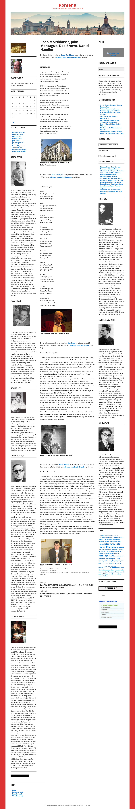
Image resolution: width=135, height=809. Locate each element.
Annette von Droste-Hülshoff (110, 538)
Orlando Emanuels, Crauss (109, 109)
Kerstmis (116, 556)
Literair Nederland (19, 151)
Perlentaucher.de (18, 142)
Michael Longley (103, 560)
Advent (101, 536)
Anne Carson (115, 535)
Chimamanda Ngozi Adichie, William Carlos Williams (110, 121)
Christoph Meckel (104, 541)
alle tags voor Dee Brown (79, 345)
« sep (12, 122)
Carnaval (106, 539)
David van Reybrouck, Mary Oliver (112, 133)
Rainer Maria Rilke (111, 564)
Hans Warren (17, 138)
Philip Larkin (107, 562)
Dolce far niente (111, 543)
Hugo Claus (118, 549)
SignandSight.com (18, 146)
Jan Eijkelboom (116, 551)
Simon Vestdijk (114, 570)
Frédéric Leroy (17, 134)
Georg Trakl (16, 136)
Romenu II (16, 144)
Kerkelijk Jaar (106, 555)
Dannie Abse (113, 541)
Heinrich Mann (110, 549)
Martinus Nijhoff (108, 558)
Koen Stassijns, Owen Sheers (110, 111)
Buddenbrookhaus (18, 132)
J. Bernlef (109, 551)
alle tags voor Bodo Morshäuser (68, 57)
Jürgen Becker (115, 553)
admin (66, 569)
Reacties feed (17, 794)
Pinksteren (102, 564)
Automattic (86, 805)
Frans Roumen (107, 546)
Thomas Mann (17, 148)
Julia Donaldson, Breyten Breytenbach (108, 117)
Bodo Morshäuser (67, 55)
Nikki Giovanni (119, 560)
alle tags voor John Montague (61, 177)
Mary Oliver (117, 558)
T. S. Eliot (104, 572)
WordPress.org (17, 796)
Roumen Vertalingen (19, 150)
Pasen (101, 562)
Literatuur (52, 571)
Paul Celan (16, 140)
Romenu (67, 5)
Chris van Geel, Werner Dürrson (111, 132)
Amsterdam (107, 535)
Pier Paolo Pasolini (116, 562)
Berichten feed (17, 792)
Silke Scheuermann (104, 570)
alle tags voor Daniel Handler (74, 467)
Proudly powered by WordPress (56, 805)
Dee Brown (72, 343)
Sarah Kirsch (120, 567)
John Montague (57, 175)
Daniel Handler (64, 464)
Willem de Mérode (109, 574)
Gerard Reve (120, 547)
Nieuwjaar (111, 560)
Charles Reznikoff (114, 539)
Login (14, 790)
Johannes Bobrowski (105, 553)
